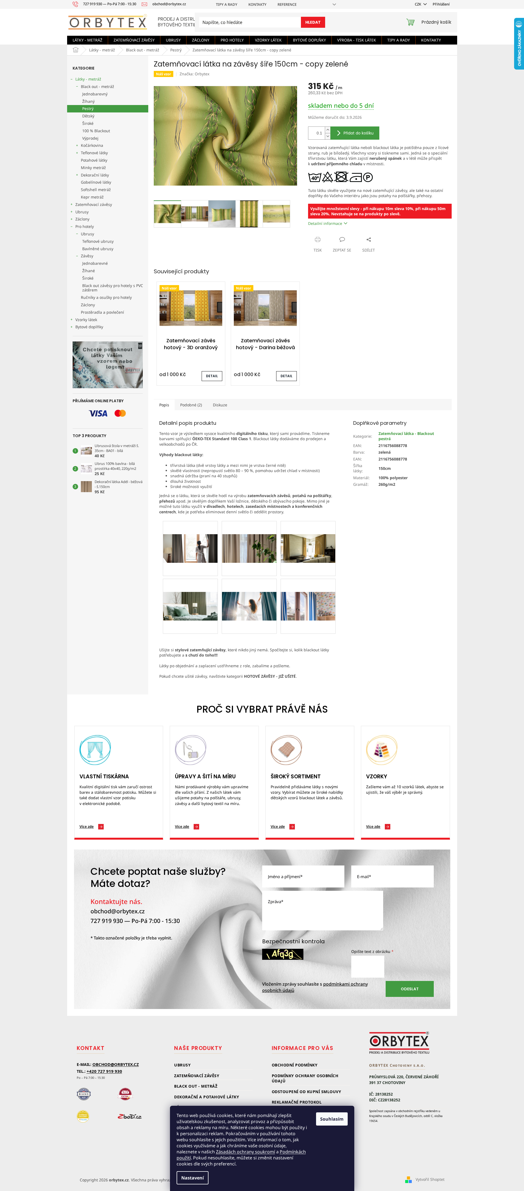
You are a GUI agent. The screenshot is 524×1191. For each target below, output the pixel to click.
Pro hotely (84, 226)
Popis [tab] (164, 404)
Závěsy (87, 255)
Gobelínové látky (96, 182)
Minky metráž (93, 167)
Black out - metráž (97, 86)
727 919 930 (106, 921)
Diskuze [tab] (220, 404)
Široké (88, 123)
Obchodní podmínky (295, 1065)
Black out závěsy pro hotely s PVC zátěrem (112, 288)
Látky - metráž (88, 79)
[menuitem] (87, 40)
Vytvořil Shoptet (430, 1179)
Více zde (86, 826)
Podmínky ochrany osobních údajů (305, 1078)
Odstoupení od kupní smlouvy (306, 1091)
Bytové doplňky (89, 326)
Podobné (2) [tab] (191, 404)
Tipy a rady (226, 4)
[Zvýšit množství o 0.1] (327, 130)
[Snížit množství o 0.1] (327, 136)
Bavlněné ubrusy (97, 248)
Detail (212, 376)
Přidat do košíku (359, 133)
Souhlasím (332, 1119)
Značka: (194, 73)
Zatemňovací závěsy (93, 204)
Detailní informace (325, 223)
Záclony (82, 219)
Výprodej (90, 138)
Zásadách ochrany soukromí (245, 1152)
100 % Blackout (96, 130)
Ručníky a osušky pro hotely (106, 297)
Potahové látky (94, 160)
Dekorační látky (95, 175)
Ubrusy (82, 211)
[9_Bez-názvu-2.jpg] (249, 535)
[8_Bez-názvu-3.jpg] (308, 535)
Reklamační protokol (297, 1102)
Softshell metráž (96, 189)
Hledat (313, 22)
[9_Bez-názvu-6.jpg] (249, 593)
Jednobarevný (95, 94)
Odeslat (410, 989)
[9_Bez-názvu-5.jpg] (190, 593)
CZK (418, 4)
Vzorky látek (86, 319)
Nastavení (192, 1178)
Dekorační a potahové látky (206, 1096)
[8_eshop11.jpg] (308, 593)
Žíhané (88, 270)
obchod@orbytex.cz (117, 911)
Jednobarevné (95, 263)
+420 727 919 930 (104, 1071)
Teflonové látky (94, 152)
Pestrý (88, 108)
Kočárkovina (92, 145)
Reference (287, 4)
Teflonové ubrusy (98, 241)
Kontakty (257, 4)
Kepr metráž (92, 197)
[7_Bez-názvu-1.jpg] (190, 535)
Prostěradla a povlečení (102, 312)
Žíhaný (88, 101)
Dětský (88, 115)
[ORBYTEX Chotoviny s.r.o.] (399, 1042)
